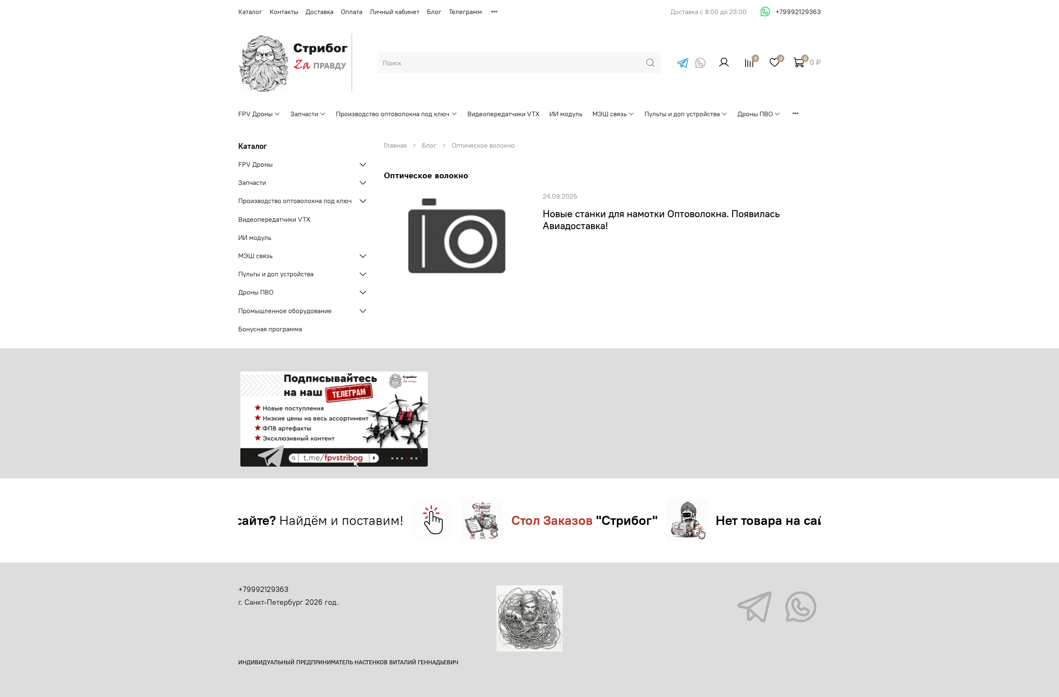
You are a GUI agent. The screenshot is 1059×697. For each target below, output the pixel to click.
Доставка (319, 11)
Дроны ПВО (755, 114)
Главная (395, 145)
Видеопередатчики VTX (503, 114)
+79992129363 (798, 11)
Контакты (284, 11)
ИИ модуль (565, 114)
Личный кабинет (394, 11)
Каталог (250, 11)
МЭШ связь (609, 114)
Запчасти (304, 114)
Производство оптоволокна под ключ (392, 114)
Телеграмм (465, 11)
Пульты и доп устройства (682, 114)
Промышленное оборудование (285, 311)
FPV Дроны (255, 114)
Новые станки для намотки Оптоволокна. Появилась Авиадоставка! (661, 219)
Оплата (351, 11)
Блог (434, 11)
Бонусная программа (270, 329)
